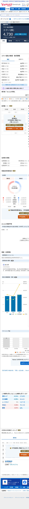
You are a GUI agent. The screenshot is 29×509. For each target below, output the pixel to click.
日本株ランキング (13, 11)
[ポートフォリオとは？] (10, 19)
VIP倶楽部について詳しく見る (14, 128)
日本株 (7, 8)
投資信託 (23, 8)
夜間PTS (21, 59)
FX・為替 (17, 8)
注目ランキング (23, 11)
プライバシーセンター (20, 497)
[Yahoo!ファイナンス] (11, 4)
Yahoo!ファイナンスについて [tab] (13, 490)
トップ (3, 8)
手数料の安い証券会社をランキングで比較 (14, 84)
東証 (8, 59)
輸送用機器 (10, 27)
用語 (8, 63)
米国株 (12, 8)
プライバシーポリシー (8, 497)
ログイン (24, 5)
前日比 (14, 437)
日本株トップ (4, 11)
